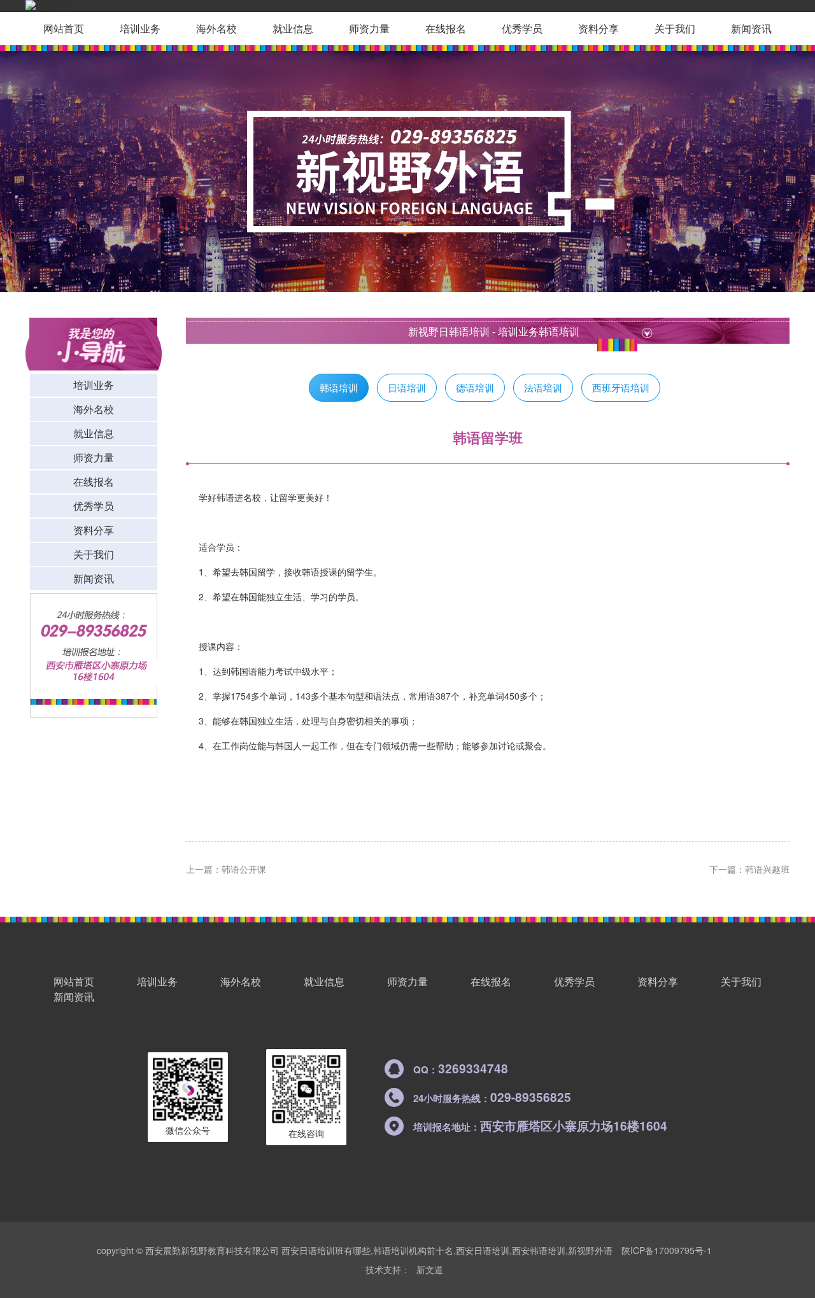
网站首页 (63, 28)
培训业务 (140, 28)
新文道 (429, 1269)
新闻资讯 (751, 28)
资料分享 (598, 28)
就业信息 (293, 28)
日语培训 (407, 387)
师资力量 (369, 28)
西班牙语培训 (620, 387)
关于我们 (675, 28)
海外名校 (216, 28)
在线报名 (445, 28)
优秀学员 (522, 28)
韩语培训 (559, 331)
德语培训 (475, 387)
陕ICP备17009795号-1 (666, 1250)
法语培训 (543, 387)
